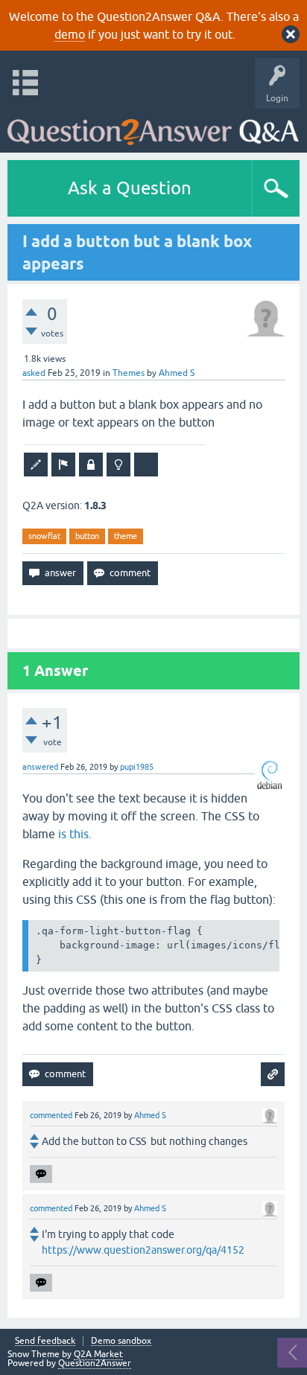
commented (51, 1115)
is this (73, 833)
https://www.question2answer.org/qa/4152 (143, 1250)
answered (40, 766)
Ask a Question (130, 188)
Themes (129, 373)
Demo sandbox (121, 1341)
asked (33, 373)
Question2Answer (94, 1363)
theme (125, 536)
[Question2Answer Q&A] (153, 127)
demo (69, 34)
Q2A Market (98, 1354)
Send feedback (45, 1341)
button (87, 536)
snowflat (44, 536)
